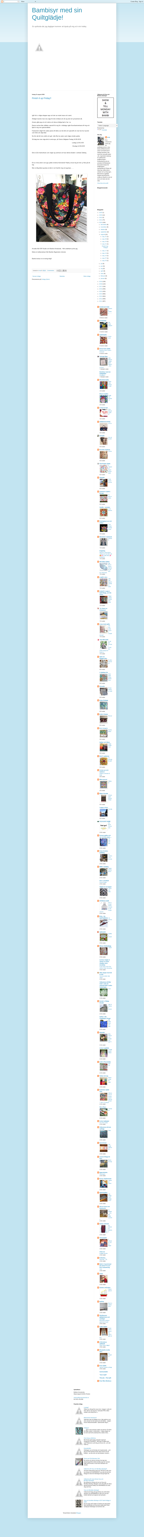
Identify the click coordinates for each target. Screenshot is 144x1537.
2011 (100, 301)
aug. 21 (104, 244)
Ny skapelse (110, 1355)
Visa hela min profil (102, 183)
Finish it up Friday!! (41, 98)
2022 (100, 217)
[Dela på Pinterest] (66, 271)
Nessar (110, 715)
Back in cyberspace (110, 1305)
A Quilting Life (104, 672)
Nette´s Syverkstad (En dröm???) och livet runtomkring (105, 1265)
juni (102, 266)
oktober (103, 229)
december (104, 224)
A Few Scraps (104, 408)
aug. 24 (104, 241)
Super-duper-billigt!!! (105, 1345)
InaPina (102, 1301)
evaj (108, 137)
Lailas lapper (103, 1326)
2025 (100, 212)
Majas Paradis (104, 793)
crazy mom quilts (105, 624)
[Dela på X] (62, 271)
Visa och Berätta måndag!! (91, 1490)
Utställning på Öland (110, 1051)
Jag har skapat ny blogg (106, 1367)
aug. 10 (104, 255)
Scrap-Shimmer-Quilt (110, 689)
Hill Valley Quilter (105, 561)
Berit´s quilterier (104, 756)
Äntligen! (86, 1428)
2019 (100, 281)
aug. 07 (104, 258)
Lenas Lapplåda (104, 1048)
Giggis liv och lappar (106, 887)
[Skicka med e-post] (58, 271)
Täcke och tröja (110, 890)
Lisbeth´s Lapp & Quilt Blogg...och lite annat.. (105, 592)
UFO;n (110, 423)
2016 (100, 289)
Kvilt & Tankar (104, 714)
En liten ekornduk (110, 661)
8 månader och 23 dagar (110, 1242)
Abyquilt (102, 477)
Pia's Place (103, 1107)
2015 (100, 291)
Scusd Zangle (103, 882)
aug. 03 (104, 260)
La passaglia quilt (110, 759)
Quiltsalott (103, 932)
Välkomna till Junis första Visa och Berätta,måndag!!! (93, 1479)
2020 (100, 222)
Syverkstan (103, 1143)
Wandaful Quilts (104, 380)
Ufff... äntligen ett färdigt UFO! (110, 1197)
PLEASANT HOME (105, 821)
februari (103, 276)
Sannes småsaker (105, 1287)
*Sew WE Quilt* (104, 639)
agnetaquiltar (103, 1192)
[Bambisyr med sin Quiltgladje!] (105, 117)
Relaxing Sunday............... (110, 311)
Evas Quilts (103, 1365)
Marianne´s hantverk (106, 537)
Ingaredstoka (103, 1172)
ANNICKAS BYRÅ (105, 422)
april (102, 271)
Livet (109, 988)
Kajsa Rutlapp (104, 700)
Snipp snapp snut (109, 745)
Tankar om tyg (104, 1076)
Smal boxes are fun (110, 481)
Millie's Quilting (104, 866)
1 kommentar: (51, 270)
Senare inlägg (36, 276)
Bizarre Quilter (104, 394)
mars (102, 273)
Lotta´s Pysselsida (105, 1062)
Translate (104, 130)
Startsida (62, 276)
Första (110, 451)
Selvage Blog (103, 356)
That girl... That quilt (105, 1378)
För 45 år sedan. (104, 1122)
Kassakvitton (87, 1448)
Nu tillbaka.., (103, 375)
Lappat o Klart (104, 807)
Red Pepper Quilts (105, 463)
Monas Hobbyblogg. (105, 946)
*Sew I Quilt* (103, 1375)
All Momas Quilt (104, 901)
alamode (102, 1032)
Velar (109, 1130)
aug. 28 (104, 239)
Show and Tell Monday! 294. (92, 1458)
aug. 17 (104, 250)
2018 (100, 284)
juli (102, 263)
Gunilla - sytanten (105, 507)
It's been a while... (110, 496)
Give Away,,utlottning (90, 1438)
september (104, 232)
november (104, 227)
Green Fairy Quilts (105, 348)
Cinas (101, 1273)
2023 (100, 215)
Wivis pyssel (103, 779)
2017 (100, 286)
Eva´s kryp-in (104, 728)
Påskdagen (102, 1174)
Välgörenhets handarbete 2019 (110, 599)
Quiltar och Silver (105, 742)
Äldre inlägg (86, 276)
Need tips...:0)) (103, 1259)
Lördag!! (86, 1407)
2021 (100, 220)
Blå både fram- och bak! (109, 1023)
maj (102, 268)
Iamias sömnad (104, 1224)
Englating (102, 551)
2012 (100, 299)
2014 (100, 294)
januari (103, 278)
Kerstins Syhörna (105, 449)
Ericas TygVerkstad (105, 1178)
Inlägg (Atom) (46, 279)
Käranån (102, 686)
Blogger (78, 1513)
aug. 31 (104, 236)
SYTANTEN (103, 321)
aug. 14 (104, 253)
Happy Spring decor (110, 870)
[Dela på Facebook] (64, 271)
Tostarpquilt (103, 1238)
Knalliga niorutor (104, 1253)
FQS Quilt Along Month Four (109, 677)
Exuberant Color (104, 307)
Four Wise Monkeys (105, 1381)
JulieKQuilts (103, 335)
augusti (103, 234)
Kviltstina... (103, 1258)
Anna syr (102, 1252)
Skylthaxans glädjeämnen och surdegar (105, 1317)
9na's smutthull (104, 880)
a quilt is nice (103, 577)
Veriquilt (102, 436)
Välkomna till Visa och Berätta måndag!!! (95, 1469)
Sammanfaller (104, 1372)
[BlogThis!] (60, 271)
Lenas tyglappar (104, 1121)
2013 (100, 296)
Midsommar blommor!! (90, 1417)
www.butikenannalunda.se (81, 1397)
